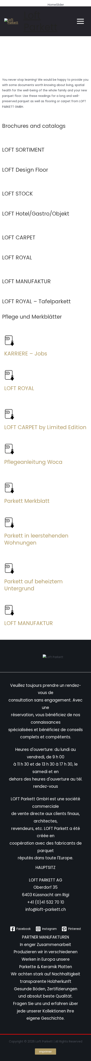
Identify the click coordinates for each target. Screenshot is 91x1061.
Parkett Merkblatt (27, 501)
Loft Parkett (40, 21)
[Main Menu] (80, 21)
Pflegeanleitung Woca (33, 462)
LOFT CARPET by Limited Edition (45, 427)
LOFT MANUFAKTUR (28, 623)
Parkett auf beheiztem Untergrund (33, 585)
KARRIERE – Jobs (25, 353)
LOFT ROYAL (19, 388)
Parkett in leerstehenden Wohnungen (36, 539)
